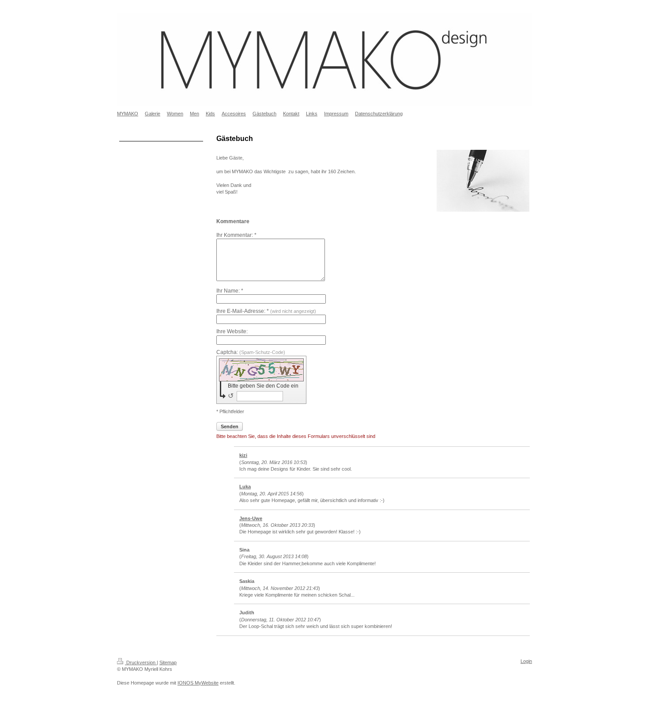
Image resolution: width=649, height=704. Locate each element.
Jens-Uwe (250, 518)
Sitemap (168, 662)
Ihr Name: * (229, 291)
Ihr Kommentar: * (236, 235)
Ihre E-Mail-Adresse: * (266, 311)
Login (526, 661)
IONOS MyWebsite (198, 682)
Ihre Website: (232, 331)
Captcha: (250, 352)
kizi (243, 455)
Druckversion (141, 662)
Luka (245, 486)
